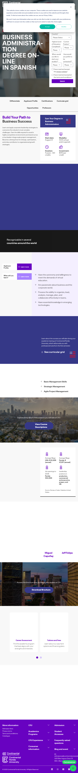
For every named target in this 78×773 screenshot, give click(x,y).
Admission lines (7, 728)
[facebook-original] (63, 769)
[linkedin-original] (52, 769)
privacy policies (61, 71)
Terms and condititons (10, 733)
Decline (63, 27)
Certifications (47, 101)
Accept (47, 27)
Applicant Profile (30, 101)
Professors (46, 107)
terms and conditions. (64, 77)
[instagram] (57, 769)
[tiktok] (69, 769)
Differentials (15, 101)
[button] (37, 659)
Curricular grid (62, 101)
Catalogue (6, 736)
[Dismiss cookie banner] (71, 7)
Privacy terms (7, 731)
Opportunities (32, 107)
